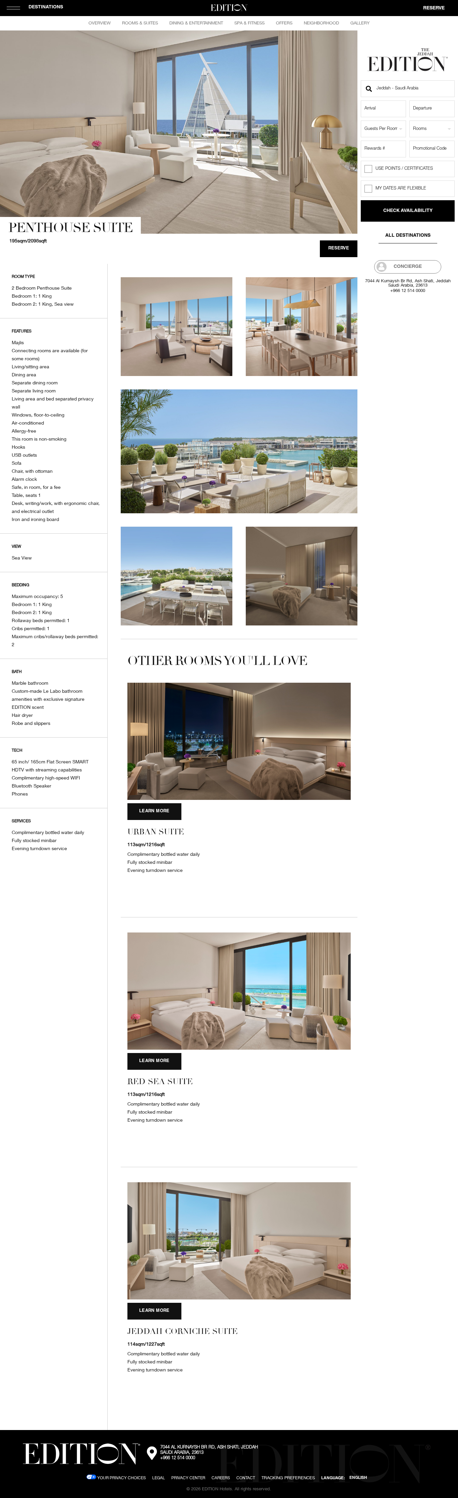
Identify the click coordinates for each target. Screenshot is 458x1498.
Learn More (154, 811)
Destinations (45, 7)
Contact (245, 1477)
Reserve (434, 8)
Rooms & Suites (140, 22)
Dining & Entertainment (196, 22)
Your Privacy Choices (121, 1477)
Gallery (359, 22)
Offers (284, 22)
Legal (158, 1477)
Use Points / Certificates (404, 169)
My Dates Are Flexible (401, 188)
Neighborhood (321, 22)
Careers (221, 1477)
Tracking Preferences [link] (288, 1477)
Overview (100, 22)
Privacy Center (188, 1477)
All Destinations (408, 235)
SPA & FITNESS (249, 22)
